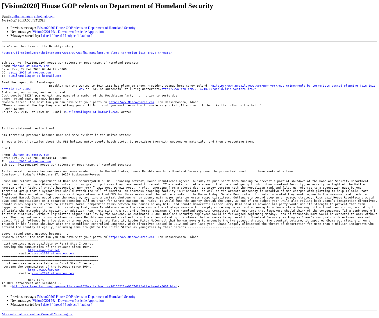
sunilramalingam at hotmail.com (32, 16)
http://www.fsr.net (44, 250)
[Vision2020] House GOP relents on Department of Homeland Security (86, 28)
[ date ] (46, 36)
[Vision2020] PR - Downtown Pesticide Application (68, 32)
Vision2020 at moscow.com (53, 253)
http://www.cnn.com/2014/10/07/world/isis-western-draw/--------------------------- (232, 89)
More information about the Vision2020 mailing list (37, 314)
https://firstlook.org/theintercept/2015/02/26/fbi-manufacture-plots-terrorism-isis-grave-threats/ (87, 52)
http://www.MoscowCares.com (131, 102)
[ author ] (85, 36)
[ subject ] (72, 36)
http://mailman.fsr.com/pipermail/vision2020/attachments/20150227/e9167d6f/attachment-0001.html (94, 286)
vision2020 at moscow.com (30, 72)
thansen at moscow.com (30, 66)
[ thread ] (58, 36)
